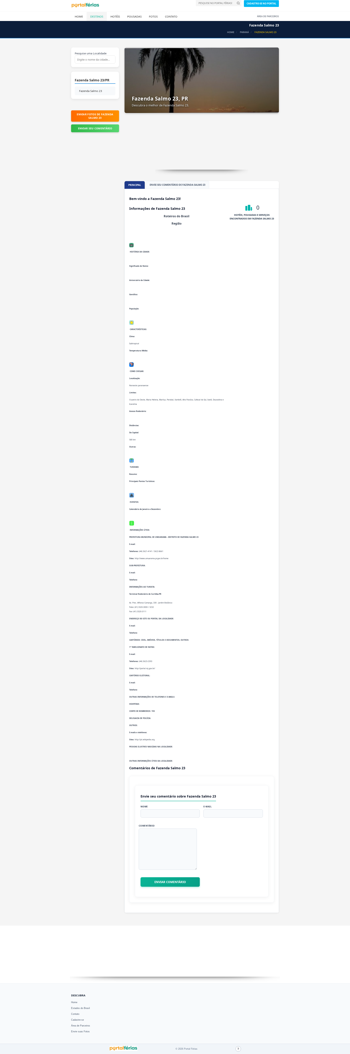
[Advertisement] (202, 144)
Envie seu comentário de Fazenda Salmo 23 (177, 184)
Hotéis (115, 16)
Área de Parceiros (80, 1025)
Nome (144, 806)
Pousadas (134, 16)
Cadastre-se (77, 1019)
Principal (134, 185)
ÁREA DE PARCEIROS (268, 16)
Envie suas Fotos (80, 1031)
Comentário (147, 825)
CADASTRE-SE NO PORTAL (261, 3)
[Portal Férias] (85, 7)
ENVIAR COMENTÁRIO (170, 882)
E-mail (207, 806)
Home (79, 16)
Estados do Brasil (80, 1008)
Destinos (96, 16)
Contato (171, 16)
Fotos (153, 16)
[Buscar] (238, 3)
